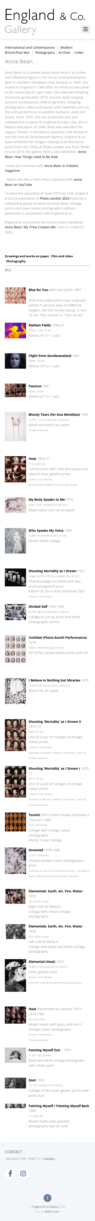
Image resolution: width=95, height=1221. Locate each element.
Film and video (62, 256)
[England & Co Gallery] (45, 30)
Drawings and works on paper (27, 256)
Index (79, 52)
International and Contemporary (30, 47)
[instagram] (23, 1173)
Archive (64, 52)
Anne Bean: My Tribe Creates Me (30, 227)
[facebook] (10, 1173)
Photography (45, 52)
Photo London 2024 (54, 198)
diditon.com (52, 1211)
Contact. (49, 1158)
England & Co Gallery (45, 1207)
